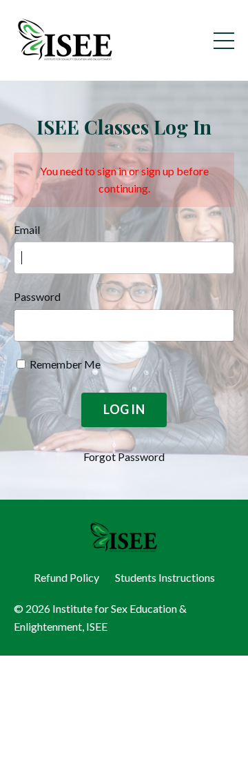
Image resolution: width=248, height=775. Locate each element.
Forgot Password (124, 456)
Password (37, 296)
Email (27, 229)
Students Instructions (165, 577)
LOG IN (124, 409)
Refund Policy (66, 577)
